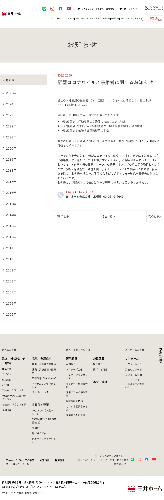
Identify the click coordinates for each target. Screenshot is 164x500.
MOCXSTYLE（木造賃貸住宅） (44, 420)
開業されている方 (75, 415)
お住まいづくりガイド (14, 404)
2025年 (11, 92)
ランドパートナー (41, 392)
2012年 (11, 236)
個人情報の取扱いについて (38, 482)
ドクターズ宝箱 (74, 369)
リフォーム (132, 358)
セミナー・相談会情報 (77, 385)
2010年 (11, 258)
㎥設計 (5, 385)
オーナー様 (121, 8)
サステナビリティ (85, 8)
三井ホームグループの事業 (20, 460)
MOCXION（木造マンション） (44, 412)
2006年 (11, 303)
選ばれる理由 (39, 433)
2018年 (11, 170)
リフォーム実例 (133, 375)
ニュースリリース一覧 (17, 464)
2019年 (11, 159)
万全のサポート (133, 369)
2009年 (11, 270)
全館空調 (7, 380)
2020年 (11, 148)
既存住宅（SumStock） (44, 378)
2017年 (11, 181)
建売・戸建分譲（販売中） (44, 371)
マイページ (133, 8)
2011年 (11, 248)
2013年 (11, 225)
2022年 (11, 126)
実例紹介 (37, 428)
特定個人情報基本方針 (68, 482)
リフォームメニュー (136, 364)
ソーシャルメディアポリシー (110, 455)
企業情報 (100, 8)
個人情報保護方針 (11, 482)
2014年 (11, 214)
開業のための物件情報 (77, 394)
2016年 (11, 192)
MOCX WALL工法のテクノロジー (14, 397)
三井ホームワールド (12, 390)
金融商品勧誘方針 (92, 482)
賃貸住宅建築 (40, 404)
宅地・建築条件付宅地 (44, 364)
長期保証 (7, 410)
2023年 (11, 114)
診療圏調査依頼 (74, 401)
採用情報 (110, 8)
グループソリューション (44, 440)
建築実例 (7, 369)
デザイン (7, 374)
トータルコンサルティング (44, 385)
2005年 (11, 314)
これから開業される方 (77, 408)
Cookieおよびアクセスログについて (21, 486)
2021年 (11, 137)
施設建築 (98, 358)
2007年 (11, 292)
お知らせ (9, 80)
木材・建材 (125, 18)
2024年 (11, 103)
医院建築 (71, 358)
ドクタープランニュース (77, 376)
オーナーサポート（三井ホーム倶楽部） (134, 383)
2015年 (11, 203)
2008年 (11, 281)
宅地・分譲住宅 (42, 358)
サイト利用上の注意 (55, 486)
